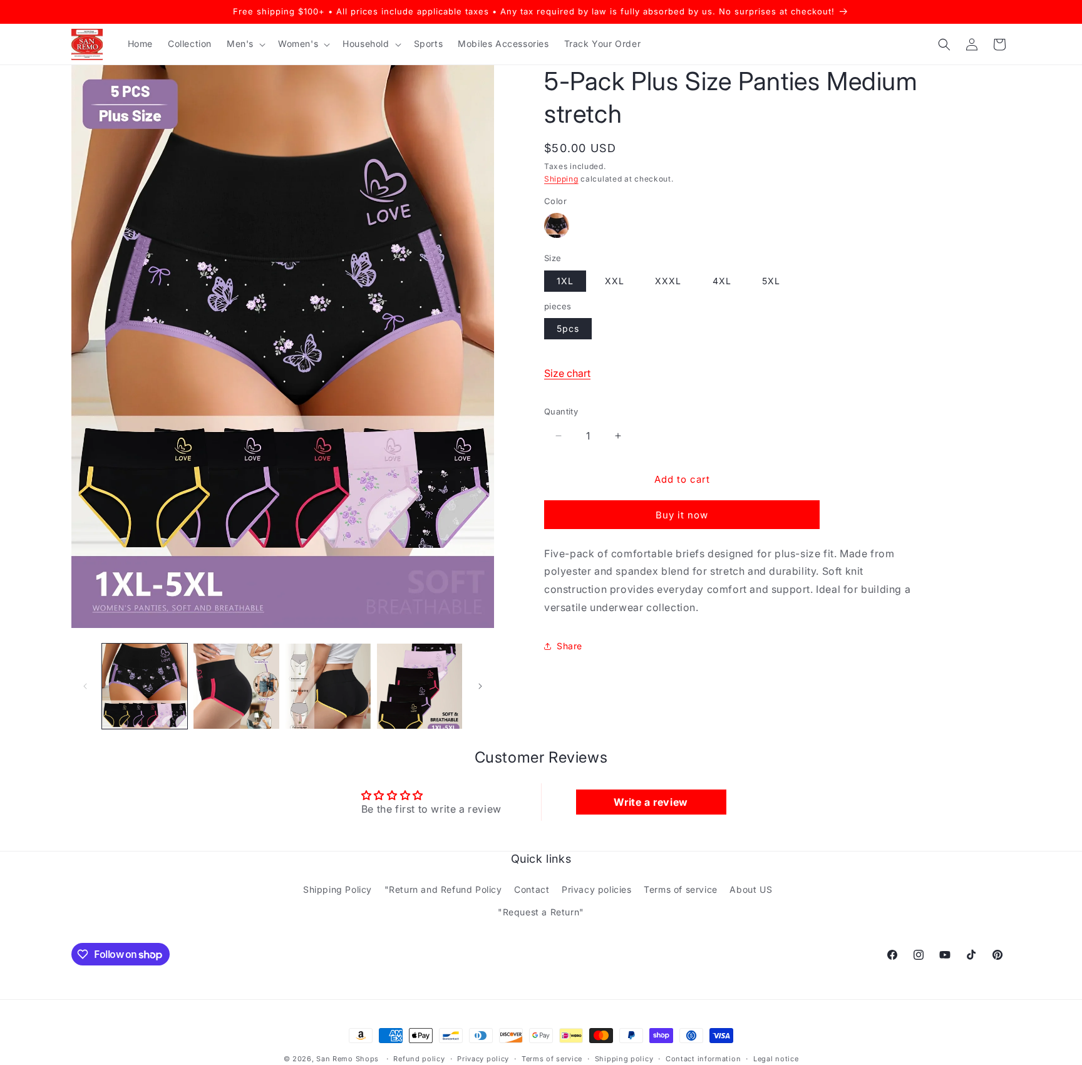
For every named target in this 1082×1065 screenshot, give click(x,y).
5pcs (568, 328)
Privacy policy (483, 1058)
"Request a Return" (541, 912)
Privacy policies (597, 889)
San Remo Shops (347, 1058)
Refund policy (419, 1058)
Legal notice (775, 1058)
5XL (771, 280)
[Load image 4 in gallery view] (419, 686)
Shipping (561, 178)
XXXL (668, 280)
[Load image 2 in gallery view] (236, 686)
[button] (244, 44)
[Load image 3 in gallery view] (328, 686)
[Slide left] (85, 686)
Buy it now (682, 515)
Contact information (703, 1058)
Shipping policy (624, 1058)
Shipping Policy (337, 889)
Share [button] (569, 646)
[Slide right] (480, 686)
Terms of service (681, 889)
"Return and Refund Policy (443, 889)
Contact (531, 889)
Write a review (651, 802)
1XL (565, 280)
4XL (722, 280)
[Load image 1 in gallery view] (144, 686)
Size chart (567, 373)
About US (750, 889)
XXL (614, 280)
